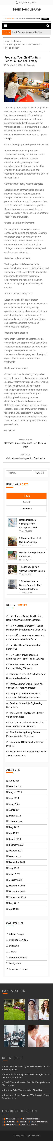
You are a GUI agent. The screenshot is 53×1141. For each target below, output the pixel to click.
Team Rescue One (26, 9)
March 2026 (15, 786)
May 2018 (14, 903)
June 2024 (14, 804)
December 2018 (17, 885)
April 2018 (14, 909)
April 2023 (14, 833)
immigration (15, 963)
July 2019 (14, 868)
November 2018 (17, 891)
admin (32, 65)
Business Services (18, 940)
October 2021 (16, 850)
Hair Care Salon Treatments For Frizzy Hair (23, 1090)
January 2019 (15, 880)
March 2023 (15, 839)
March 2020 (15, 856)
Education (14, 945)
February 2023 (16, 845)
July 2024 (14, 798)
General (11, 430)
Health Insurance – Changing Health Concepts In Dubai (28, 524)
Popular (26, 496)
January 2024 (15, 821)
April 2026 (14, 780)
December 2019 (17, 862)
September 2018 (17, 897)
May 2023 (14, 827)
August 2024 (15, 792)
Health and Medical (18, 957)
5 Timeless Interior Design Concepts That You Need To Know (30, 585)
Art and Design (16, 934)
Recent (26, 502)
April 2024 (14, 810)
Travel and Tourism (18, 969)
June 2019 (14, 874)
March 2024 (15, 815)
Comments (26, 508)
